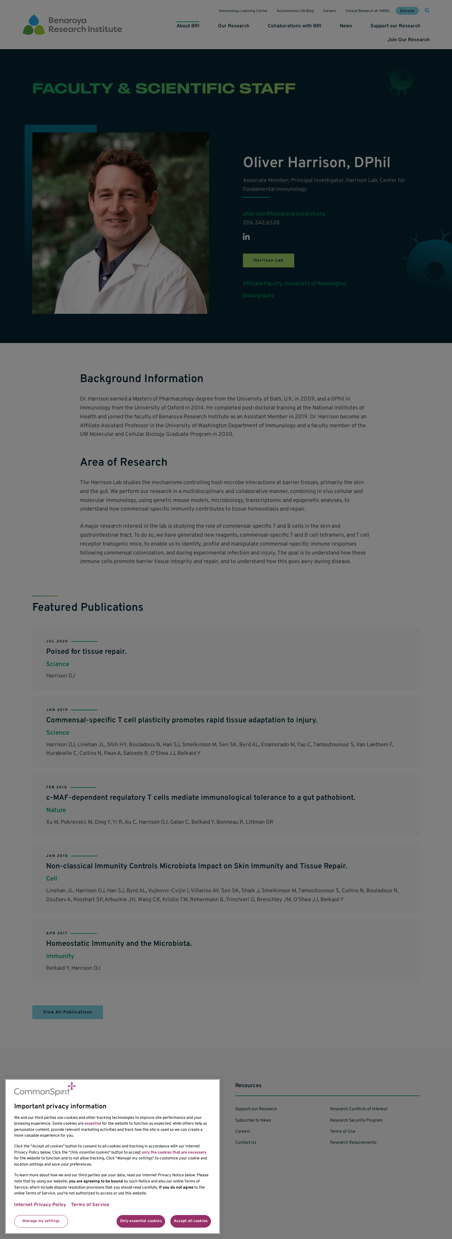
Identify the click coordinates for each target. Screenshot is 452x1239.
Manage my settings (41, 1221)
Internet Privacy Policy (40, 1205)
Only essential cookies (141, 1221)
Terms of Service (90, 1205)
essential (93, 1123)
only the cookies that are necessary (174, 1152)
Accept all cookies (191, 1221)
